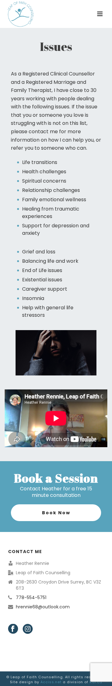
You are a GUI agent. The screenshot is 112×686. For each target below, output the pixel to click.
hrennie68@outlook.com (43, 607)
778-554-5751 (31, 597)
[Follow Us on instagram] (28, 629)
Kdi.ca (96, 681)
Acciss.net (51, 681)
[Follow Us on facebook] (13, 629)
